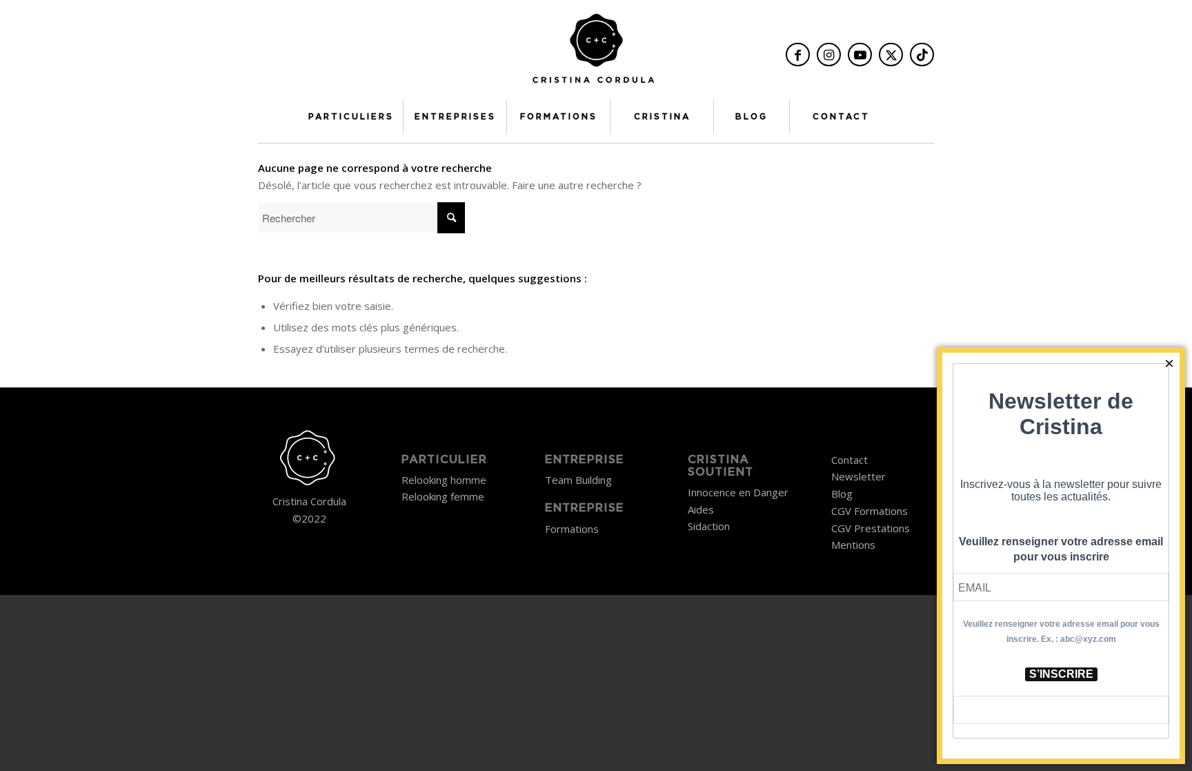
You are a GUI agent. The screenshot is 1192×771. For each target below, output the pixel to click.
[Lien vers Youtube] (860, 54)
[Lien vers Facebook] (798, 54)
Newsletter (858, 476)
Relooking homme (443, 480)
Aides (701, 509)
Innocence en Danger (738, 492)
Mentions (853, 545)
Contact (849, 460)
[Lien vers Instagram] (829, 54)
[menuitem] (351, 116)
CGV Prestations (870, 528)
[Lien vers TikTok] (922, 54)
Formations (572, 529)
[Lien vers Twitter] (891, 54)
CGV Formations (869, 511)
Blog (842, 493)
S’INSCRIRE (1061, 674)
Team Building (578, 480)
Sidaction (709, 526)
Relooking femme (442, 496)
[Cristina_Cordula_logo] (596, 53)
